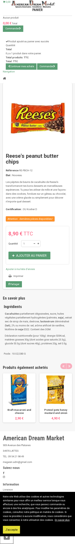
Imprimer (18, 276)
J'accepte (11, 529)
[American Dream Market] (33, 4)
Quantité (13, 243)
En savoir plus (62, 520)
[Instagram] (4, 476)
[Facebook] (3, 473)
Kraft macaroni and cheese (19, 411)
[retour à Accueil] (4, 78)
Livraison (8, 489)
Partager (14, 284)
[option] (19, 398)
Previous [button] (63, 366)
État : (9, 175)
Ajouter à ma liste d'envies (20, 269)
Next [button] (69, 366)
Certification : (14, 209)
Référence (12, 170)
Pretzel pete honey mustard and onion (55, 411)
